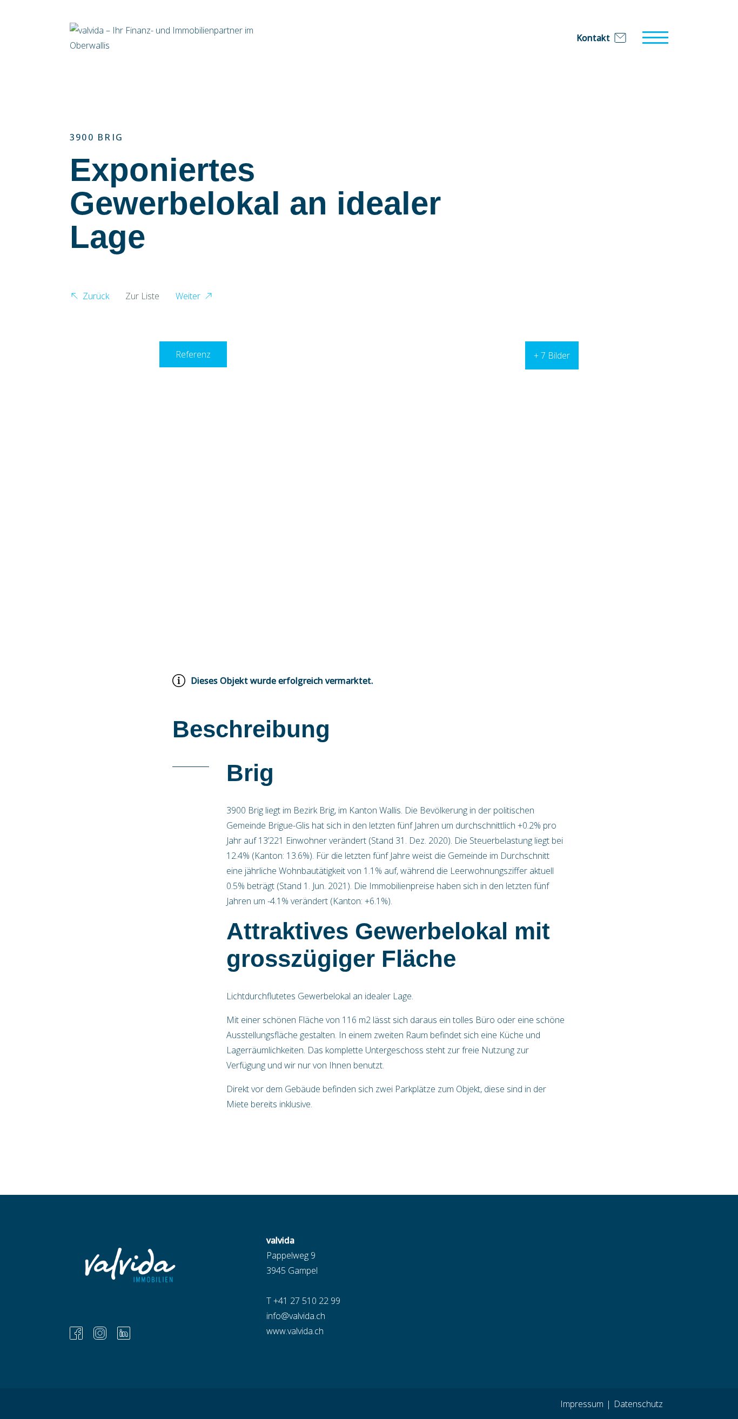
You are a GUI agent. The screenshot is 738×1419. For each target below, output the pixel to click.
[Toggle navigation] (655, 37)
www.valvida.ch (295, 1331)
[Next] (651, 476)
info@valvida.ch (295, 1316)
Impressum (581, 1404)
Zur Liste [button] (142, 296)
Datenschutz (638, 1404)
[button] (89, 297)
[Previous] (87, 476)
